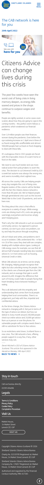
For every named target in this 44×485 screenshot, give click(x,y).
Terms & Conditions (10, 401)
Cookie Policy (7, 406)
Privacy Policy (7, 404)
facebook (39, 481)
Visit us (13, 432)
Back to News (9, 354)
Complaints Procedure (11, 409)
